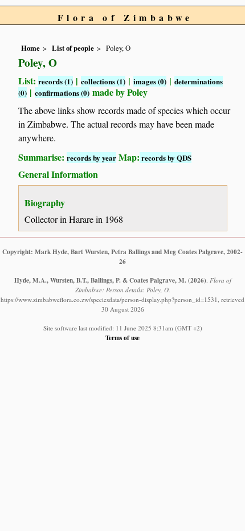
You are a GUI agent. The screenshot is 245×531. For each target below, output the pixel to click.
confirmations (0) (62, 92)
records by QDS (165, 157)
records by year (91, 157)
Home (30, 48)
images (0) (149, 81)
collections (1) (103, 81)
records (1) (55, 81)
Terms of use (122, 337)
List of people (73, 48)
